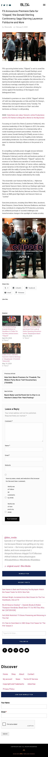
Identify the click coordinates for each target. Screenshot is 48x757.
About (21, 674)
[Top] (24, 750)
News (18, 679)
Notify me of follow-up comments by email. (11, 492)
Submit (5, 734)
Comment (9, 421)
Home (5, 674)
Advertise (31, 684)
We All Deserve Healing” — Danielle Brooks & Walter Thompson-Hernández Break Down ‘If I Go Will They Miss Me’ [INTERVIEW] (23, 608)
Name (7, 446)
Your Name (5, 703)
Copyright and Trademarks (13, 684)
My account (7, 679)
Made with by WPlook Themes (24, 754)
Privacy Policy (8, 689)
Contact (31, 674)
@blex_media (10, 537)
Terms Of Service (31, 679)
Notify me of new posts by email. (11, 508)
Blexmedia (8, 27)
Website (8, 465)
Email (7, 455)
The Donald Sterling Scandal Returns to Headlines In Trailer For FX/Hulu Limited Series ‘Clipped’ (10, 331)
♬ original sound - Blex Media (17, 566)
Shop (13, 674)
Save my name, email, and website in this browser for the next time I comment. (22, 480)
